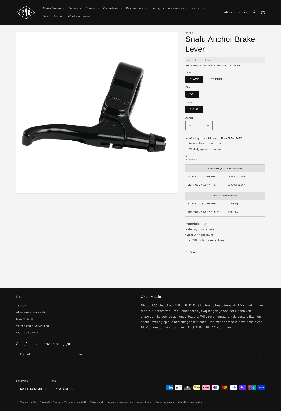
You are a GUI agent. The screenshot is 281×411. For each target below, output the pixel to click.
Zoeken (21, 305)
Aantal (189, 117)
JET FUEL (216, 79)
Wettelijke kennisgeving (190, 402)
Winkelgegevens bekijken (206, 149)
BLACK (194, 79)
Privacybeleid (97, 402)
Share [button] (194, 252)
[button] (53, 8)
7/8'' (192, 94)
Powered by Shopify (50, 402)
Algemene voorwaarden (31, 312)
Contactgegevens (164, 402)
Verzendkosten (194, 65)
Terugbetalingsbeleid (75, 402)
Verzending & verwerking (32, 325)
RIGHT (194, 109)
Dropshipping (25, 318)
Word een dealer (27, 332)
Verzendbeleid (144, 402)
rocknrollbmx (32, 402)
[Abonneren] (80, 354)
